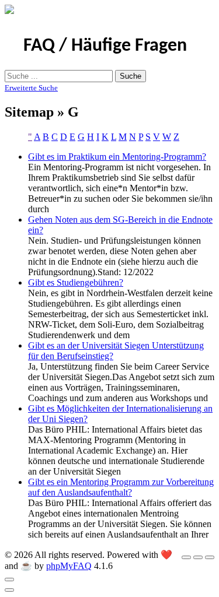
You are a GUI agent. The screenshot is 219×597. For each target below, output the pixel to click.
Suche (130, 76)
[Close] (9, 579)
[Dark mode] (198, 557)
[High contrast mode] (209, 557)
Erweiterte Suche (31, 87)
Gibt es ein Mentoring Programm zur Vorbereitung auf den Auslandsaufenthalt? (121, 487)
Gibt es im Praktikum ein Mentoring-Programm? (117, 156)
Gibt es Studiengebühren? (75, 282)
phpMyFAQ (69, 566)
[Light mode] (186, 557)
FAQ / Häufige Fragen (105, 46)
